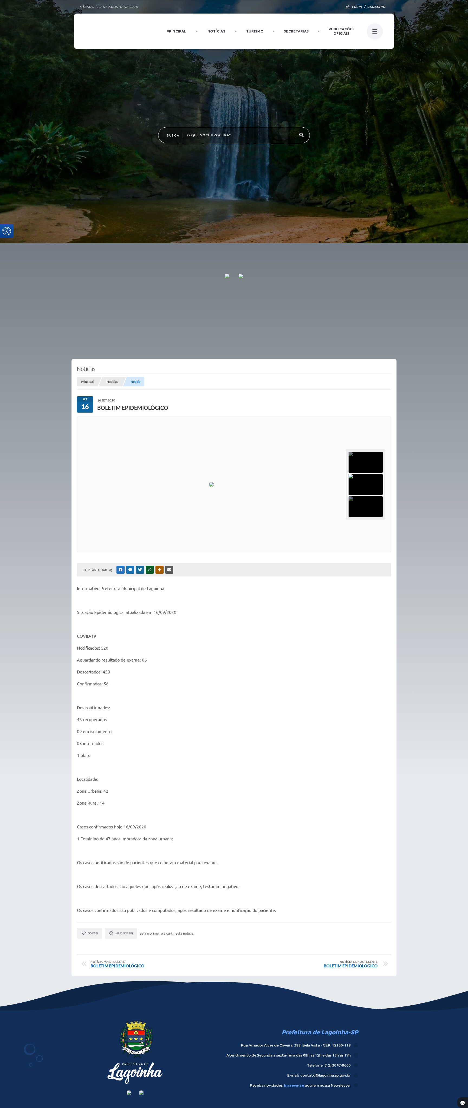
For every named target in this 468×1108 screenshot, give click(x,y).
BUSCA (173, 136)
